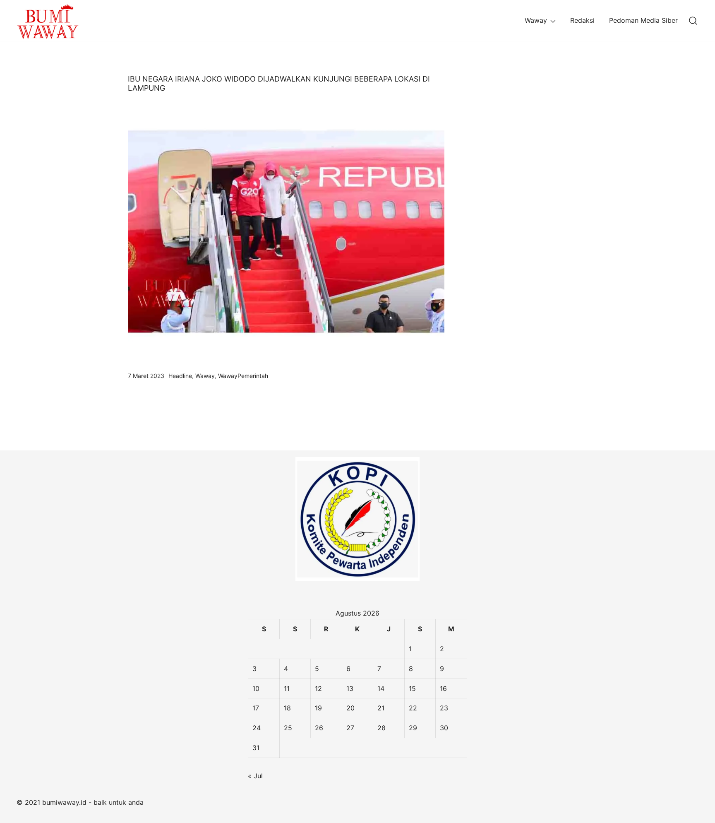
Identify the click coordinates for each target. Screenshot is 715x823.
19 (318, 708)
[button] (478, 80)
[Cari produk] (693, 20)
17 (255, 708)
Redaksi (582, 20)
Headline (180, 375)
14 (380, 688)
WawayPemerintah (243, 375)
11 (287, 688)
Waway (536, 20)
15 (412, 688)
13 (349, 688)
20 (350, 708)
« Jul (255, 776)
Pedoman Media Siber (643, 20)
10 (255, 688)
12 (318, 688)
